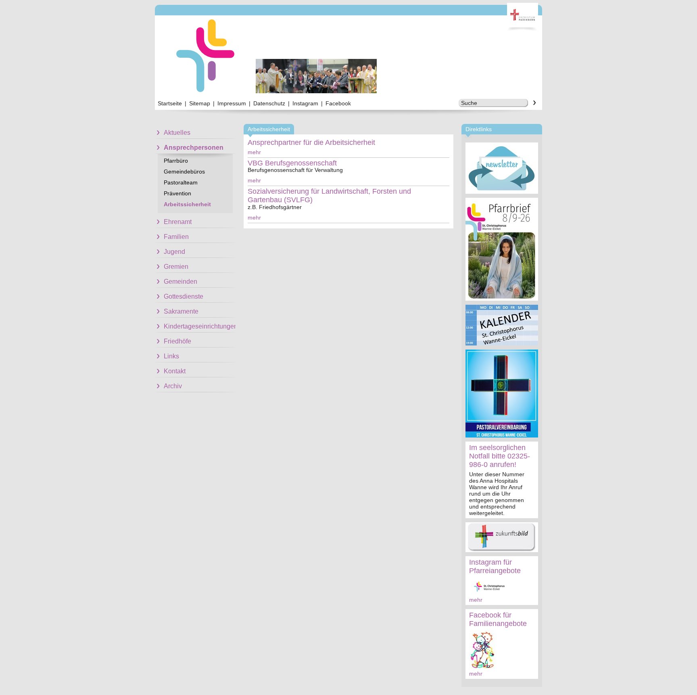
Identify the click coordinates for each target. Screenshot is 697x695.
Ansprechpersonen (193, 147)
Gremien (176, 266)
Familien (176, 236)
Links (171, 356)
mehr (475, 600)
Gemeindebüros (184, 171)
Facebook (338, 103)
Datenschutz (269, 103)
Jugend (174, 251)
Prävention (177, 193)
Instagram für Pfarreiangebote (495, 566)
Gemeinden (180, 281)
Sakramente (181, 311)
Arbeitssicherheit (187, 204)
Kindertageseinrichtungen (200, 326)
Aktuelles (177, 132)
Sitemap (199, 103)
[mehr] (501, 168)
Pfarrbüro (176, 160)
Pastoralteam (181, 182)
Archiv (173, 386)
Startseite (170, 103)
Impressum (231, 103)
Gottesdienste (183, 296)
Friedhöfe (177, 341)
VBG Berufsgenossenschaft (292, 163)
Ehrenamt (178, 221)
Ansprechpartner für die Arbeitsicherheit (311, 142)
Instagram (305, 103)
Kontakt (175, 371)
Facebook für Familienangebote (498, 619)
